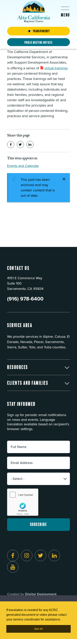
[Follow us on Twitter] (40, 555)
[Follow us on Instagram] (26, 555)
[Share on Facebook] (10, 144)
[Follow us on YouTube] (13, 567)
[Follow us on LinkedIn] (54, 555)
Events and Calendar (23, 166)
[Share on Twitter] (20, 144)
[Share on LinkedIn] (30, 144)
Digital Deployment (40, 594)
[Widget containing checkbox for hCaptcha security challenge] (22, 502)
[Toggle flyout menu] (65, 12)
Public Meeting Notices (38, 43)
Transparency (41, 31)
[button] (38, 367)
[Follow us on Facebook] (13, 555)
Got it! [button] (38, 628)
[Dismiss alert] (64, 179)
